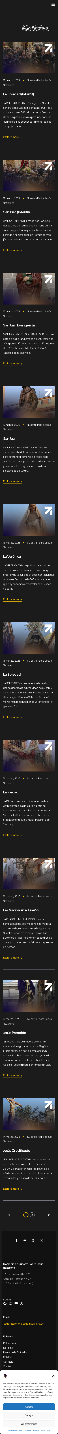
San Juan (10, 438)
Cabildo (7, 1357)
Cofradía (8, 1361)
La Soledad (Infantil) (18, 94)
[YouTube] (25, 1240)
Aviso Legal (45, 1430)
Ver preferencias (29, 1424)
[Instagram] (33, 1240)
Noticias (8, 1347)
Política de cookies (15, 1430)
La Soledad (12, 674)
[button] (53, 1375)
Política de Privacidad (31, 1430)
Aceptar (29, 1407)
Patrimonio (9, 1343)
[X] (42, 1240)
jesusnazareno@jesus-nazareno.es (23, 1323)
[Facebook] (17, 1240)
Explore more (11, 136)
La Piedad (10, 792)
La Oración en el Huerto (21, 910)
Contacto (9, 1366)
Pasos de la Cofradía (15, 1352)
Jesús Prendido (14, 1032)
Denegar (29, 1415)
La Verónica (12, 556)
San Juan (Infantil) (16, 212)
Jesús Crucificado (16, 1150)
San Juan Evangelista (19, 325)
